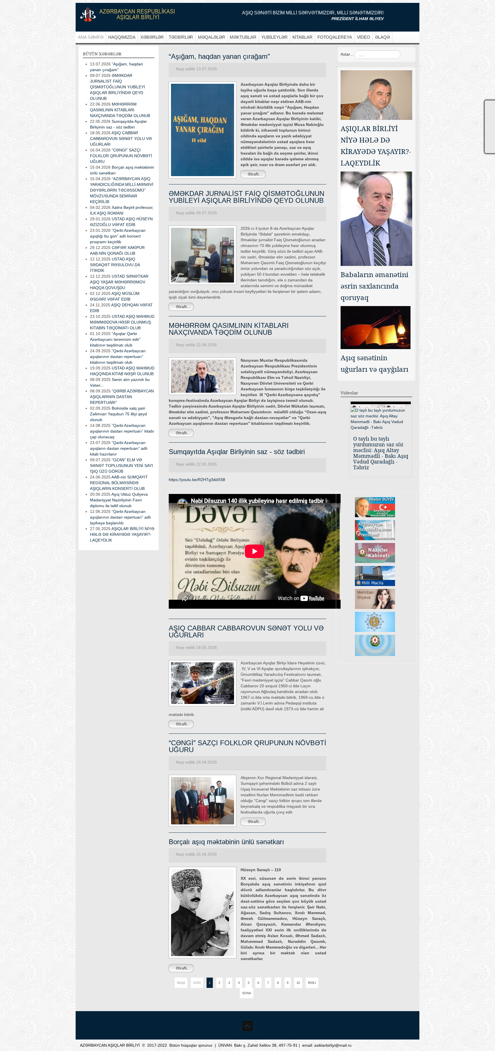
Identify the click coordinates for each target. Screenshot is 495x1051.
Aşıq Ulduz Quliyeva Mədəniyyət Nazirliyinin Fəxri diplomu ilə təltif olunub (119, 500)
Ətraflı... (254, 174)
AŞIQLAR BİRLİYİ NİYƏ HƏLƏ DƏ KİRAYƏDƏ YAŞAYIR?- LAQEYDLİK (122, 534)
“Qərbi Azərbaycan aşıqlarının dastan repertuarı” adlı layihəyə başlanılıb (120, 517)
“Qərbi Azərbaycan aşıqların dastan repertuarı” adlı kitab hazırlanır (119, 448)
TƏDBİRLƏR (181, 37)
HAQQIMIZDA (121, 37)
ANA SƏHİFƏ (90, 37)
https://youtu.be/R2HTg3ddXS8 (197, 479)
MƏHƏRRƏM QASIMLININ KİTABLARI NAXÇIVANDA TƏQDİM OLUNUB (229, 329)
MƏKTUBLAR (243, 37)
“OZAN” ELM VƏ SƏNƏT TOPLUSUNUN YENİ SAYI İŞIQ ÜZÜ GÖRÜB (121, 466)
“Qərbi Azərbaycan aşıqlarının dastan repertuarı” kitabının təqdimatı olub (118, 357)
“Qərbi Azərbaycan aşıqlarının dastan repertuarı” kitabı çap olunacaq (122, 431)
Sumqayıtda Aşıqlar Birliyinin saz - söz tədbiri (237, 452)
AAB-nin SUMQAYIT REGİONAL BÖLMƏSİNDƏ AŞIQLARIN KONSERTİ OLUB (119, 483)
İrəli (312, 982)
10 (298, 982)
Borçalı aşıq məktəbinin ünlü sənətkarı (226, 842)
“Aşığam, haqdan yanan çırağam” (219, 56)
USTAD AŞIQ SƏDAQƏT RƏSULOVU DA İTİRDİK (115, 265)
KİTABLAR (302, 37)
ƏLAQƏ (382, 37)
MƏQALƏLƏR (211, 37)
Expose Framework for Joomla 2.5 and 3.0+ (127, 14)
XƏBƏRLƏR (152, 37)
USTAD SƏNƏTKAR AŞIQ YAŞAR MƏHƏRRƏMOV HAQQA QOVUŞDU (119, 282)
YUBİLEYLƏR (274, 37)
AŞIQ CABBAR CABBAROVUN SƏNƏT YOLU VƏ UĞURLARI (246, 631)
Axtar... (347, 54)
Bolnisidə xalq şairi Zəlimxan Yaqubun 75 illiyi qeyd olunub (118, 414)
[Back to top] (247, 1026)
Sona (246, 993)
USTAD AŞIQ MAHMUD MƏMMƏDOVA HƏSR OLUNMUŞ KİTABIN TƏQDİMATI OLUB (122, 322)
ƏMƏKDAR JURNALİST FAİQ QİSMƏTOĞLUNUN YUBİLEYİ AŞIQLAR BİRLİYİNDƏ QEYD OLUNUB (246, 197)
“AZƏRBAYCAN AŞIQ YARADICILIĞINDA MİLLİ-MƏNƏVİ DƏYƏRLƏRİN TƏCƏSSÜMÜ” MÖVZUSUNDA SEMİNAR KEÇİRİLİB (121, 190)
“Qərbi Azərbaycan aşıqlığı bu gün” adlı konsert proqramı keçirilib (118, 236)
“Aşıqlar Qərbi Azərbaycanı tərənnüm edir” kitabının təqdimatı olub (115, 339)
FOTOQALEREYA (334, 37)
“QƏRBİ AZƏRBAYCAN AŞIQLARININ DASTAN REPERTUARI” (122, 397)
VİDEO (363, 37)
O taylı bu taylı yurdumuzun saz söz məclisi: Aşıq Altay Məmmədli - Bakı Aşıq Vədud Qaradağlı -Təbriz (380, 453)
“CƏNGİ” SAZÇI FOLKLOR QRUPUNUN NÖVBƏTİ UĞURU (247, 746)
